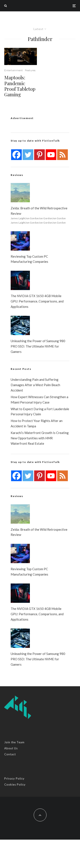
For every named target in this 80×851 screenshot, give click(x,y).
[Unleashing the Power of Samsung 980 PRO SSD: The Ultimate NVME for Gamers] (20, 325)
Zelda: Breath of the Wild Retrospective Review (39, 210)
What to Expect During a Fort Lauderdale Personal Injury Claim (40, 411)
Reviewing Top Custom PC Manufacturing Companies (29, 259)
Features (30, 70)
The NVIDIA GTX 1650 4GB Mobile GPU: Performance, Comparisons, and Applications (37, 301)
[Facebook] (16, 154)
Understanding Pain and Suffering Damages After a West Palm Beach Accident (35, 385)
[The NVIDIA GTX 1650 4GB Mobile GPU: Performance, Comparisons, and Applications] (20, 280)
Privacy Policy (14, 778)
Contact (10, 754)
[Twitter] (28, 154)
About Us (11, 748)
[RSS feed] (62, 154)
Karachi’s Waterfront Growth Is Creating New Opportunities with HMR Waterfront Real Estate (40, 438)
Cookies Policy (15, 784)
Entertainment (13, 70)
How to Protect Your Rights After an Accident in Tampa (37, 423)
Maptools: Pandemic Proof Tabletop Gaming (19, 86)
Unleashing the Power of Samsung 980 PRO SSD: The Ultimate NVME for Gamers (38, 346)
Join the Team (14, 742)
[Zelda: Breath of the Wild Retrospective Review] (20, 192)
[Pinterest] (39, 154)
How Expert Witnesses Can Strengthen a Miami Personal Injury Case (39, 399)
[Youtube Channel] (51, 154)
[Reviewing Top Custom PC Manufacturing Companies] (20, 241)
